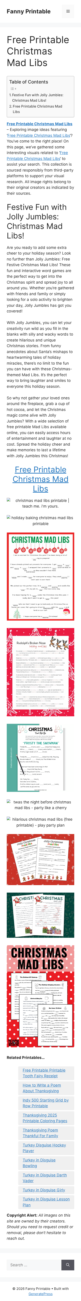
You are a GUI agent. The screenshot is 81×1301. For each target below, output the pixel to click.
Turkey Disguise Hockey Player (44, 1148)
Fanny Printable (29, 11)
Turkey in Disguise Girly (44, 1190)
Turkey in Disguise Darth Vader (45, 1178)
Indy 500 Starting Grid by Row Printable (46, 1103)
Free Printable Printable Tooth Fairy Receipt (44, 1073)
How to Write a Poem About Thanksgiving (42, 1088)
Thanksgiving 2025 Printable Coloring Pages (45, 1118)
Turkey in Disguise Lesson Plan (46, 1202)
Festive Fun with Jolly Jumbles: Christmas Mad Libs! (37, 98)
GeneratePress (41, 1294)
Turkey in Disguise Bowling (39, 1163)
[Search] (67, 1265)
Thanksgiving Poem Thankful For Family (40, 1133)
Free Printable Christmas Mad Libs (37, 109)
